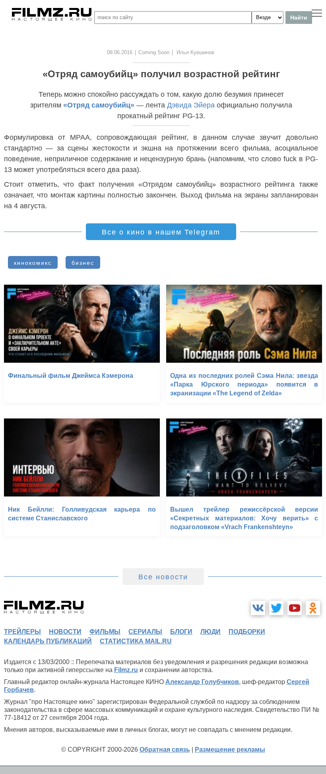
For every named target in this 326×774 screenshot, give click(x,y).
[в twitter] (276, 608)
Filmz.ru (126, 669)
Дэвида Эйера (191, 105)
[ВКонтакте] (258, 608)
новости (65, 631)
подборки (247, 631)
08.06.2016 (119, 52)
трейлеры (22, 631)
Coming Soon (153, 52)
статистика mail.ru (136, 641)
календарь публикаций (48, 641)
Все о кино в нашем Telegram (161, 232)
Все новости (163, 577)
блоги (181, 631)
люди (210, 631)
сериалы (145, 631)
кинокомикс (33, 263)
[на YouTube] (294, 608)
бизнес (83, 263)
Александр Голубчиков (202, 681)
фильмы (104, 631)
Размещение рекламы (230, 749)
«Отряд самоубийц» (98, 105)
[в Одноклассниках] (313, 608)
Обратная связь (165, 749)
